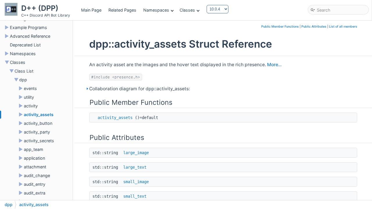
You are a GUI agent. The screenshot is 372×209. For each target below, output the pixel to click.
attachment (35, 166)
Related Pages (122, 10)
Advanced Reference (30, 36)
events (30, 88)
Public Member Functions (280, 26)
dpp (23, 79)
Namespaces (156, 10)
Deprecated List (25, 44)
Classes (187, 10)
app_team (33, 149)
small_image (136, 181)
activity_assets (38, 114)
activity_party (37, 131)
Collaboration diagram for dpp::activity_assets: (139, 88)
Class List (24, 71)
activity (31, 105)
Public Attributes (313, 26)
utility (29, 97)
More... (274, 64)
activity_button (38, 123)
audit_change (37, 175)
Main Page (91, 10)
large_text (134, 167)
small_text (134, 196)
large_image (136, 152)
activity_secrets (39, 140)
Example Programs (28, 27)
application (34, 158)
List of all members (343, 26)
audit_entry (34, 184)
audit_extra (34, 192)
